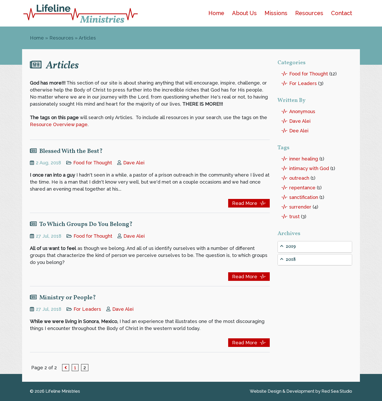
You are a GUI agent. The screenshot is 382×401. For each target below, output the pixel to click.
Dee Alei (298, 130)
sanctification (303, 197)
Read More (244, 203)
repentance (302, 187)
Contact (341, 13)
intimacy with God (309, 168)
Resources (309, 13)
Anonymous (302, 111)
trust (294, 216)
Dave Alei (133, 162)
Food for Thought (92, 162)
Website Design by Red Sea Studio (301, 391)
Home (216, 13)
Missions (276, 13)
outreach (299, 178)
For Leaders (87, 309)
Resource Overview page (59, 124)
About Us (244, 13)
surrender (300, 207)
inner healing (303, 158)
